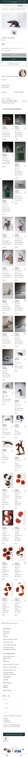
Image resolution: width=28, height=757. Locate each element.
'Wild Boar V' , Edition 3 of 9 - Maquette (5, 205)
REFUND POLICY (7, 683)
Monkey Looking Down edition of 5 (18, 238)
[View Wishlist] (23, 6)
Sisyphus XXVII (18, 493)
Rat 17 (16, 403)
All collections (5, 9)
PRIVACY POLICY (7, 690)
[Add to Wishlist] (12, 128)
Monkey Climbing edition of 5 (6, 271)
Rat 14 (16, 361)
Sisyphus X (4, 530)
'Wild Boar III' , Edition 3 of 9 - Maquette (18, 168)
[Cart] (25, 5)
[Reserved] (25, 300)
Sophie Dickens (8, 38)
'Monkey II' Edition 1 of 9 (17, 130)
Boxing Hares (18, 460)
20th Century (8, 722)
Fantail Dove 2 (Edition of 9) (5, 304)
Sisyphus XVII (5, 566)
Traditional (7, 720)
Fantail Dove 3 (18, 337)
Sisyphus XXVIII (18, 602)
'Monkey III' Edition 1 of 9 (5, 157)
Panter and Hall (15, 747)
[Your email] (14, 712)
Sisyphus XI (17, 530)
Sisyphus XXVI (5, 602)
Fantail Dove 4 (5, 370)
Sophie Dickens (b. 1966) (14, 9)
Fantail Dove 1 (18, 303)
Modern (7, 718)
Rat (3, 452)
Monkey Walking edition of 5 (18, 271)
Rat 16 (3, 394)
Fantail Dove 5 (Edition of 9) (5, 337)
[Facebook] (24, 101)
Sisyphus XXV (18, 566)
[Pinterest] (26, 101)
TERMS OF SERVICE (5, 686)
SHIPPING (5, 680)
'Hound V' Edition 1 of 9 (18, 194)
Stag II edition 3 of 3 (6, 238)
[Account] (19, 7)
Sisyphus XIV (5, 492)
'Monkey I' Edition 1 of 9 (6, 130)
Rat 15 (3, 427)
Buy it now (14, 59)
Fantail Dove (17, 428)
